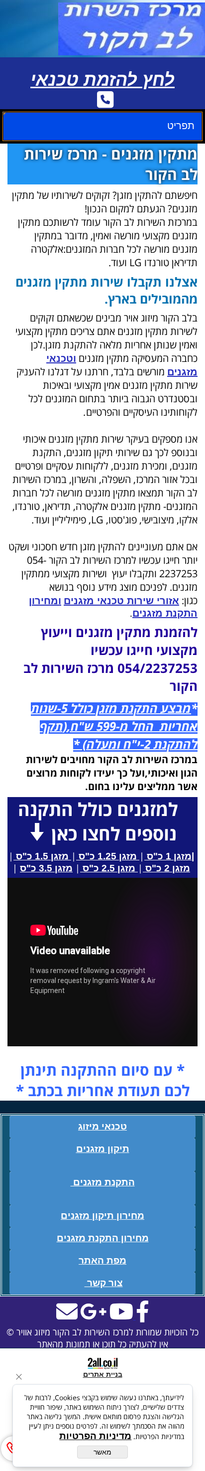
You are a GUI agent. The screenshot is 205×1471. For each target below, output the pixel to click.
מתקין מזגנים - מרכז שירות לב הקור (111, 164)
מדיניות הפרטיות (95, 1436)
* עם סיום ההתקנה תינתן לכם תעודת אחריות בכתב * (103, 1080)
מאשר (102, 1452)
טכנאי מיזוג (102, 1126)
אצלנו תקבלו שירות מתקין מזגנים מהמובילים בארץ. (106, 290)
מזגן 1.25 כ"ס (107, 856)
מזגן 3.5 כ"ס (46, 868)
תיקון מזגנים (102, 1149)
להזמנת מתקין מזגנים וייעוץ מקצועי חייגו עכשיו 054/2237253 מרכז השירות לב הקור (110, 659)
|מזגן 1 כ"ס (169, 856)
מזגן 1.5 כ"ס (42, 856)
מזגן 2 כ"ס (166, 868)
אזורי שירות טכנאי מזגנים (121, 600)
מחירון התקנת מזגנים (103, 1238)
